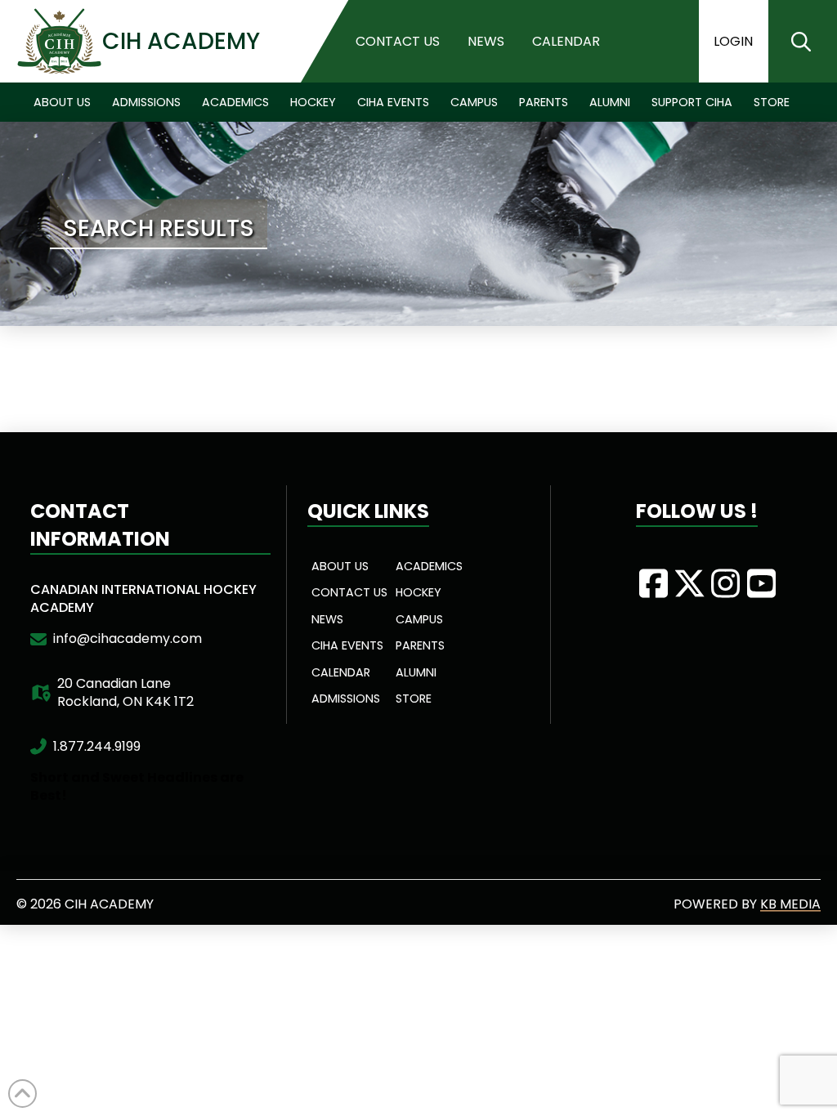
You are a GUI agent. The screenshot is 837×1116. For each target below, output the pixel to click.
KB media (790, 904)
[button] (801, 41)
